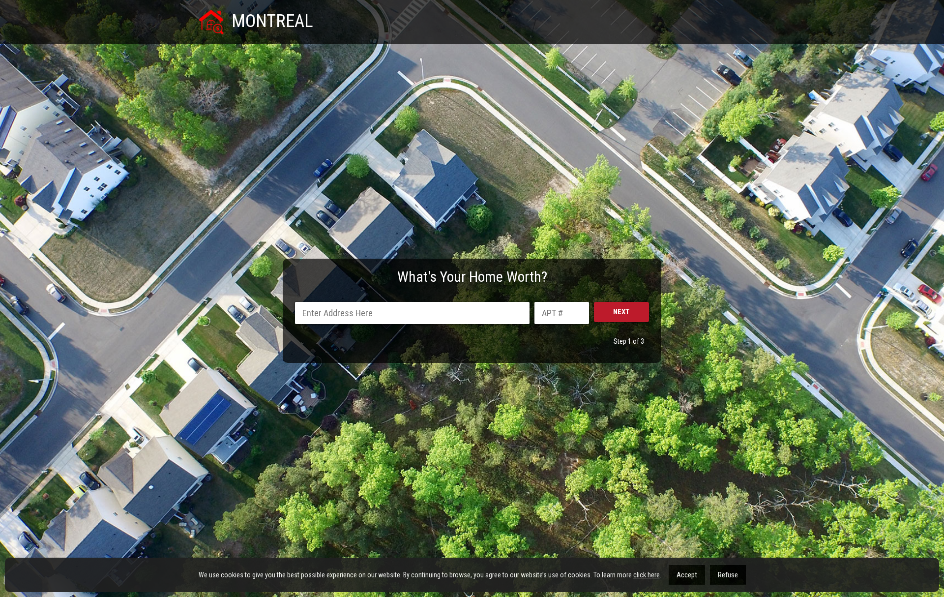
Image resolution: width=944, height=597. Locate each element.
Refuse (728, 574)
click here (646, 575)
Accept (687, 574)
